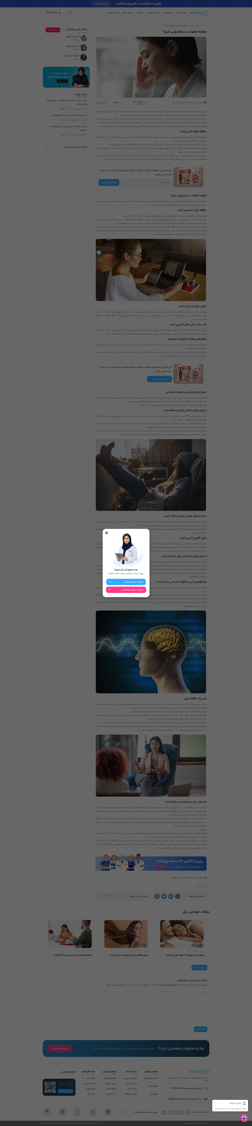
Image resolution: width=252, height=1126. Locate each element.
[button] (106, 533)
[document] (126, 563)
